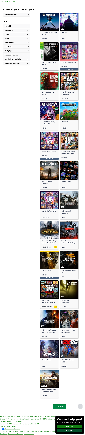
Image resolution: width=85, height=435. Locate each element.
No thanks (69, 430)
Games (22, 424)
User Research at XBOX (39, 419)
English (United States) (8, 426)
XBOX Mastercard (13, 424)
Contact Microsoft (31, 431)
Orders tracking (5, 421)
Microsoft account (54, 419)
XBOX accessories (39, 416)
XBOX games (15, 416)
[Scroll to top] (80, 406)
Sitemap (21, 431)
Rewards (3, 424)
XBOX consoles (5, 416)
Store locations (17, 421)
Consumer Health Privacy (9, 431)
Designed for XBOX (32, 424)
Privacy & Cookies (44, 431)
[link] (49, 27)
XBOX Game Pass (27, 416)
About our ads (29, 434)
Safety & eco (18, 434)
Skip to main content (7, 1)
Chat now (69, 426)
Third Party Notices (7, 434)
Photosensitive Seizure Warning (19, 419)
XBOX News (50, 416)
